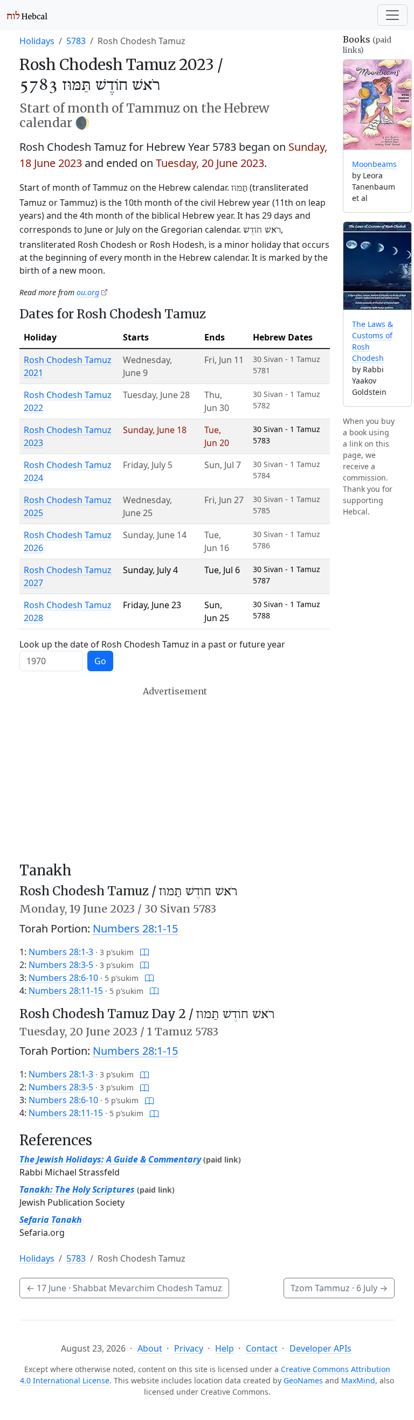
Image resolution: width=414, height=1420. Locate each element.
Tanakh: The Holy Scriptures (77, 1189)
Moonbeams (374, 164)
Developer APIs (320, 1348)
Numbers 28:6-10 (63, 978)
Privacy (188, 1348)
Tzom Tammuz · (339, 1288)
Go (100, 661)
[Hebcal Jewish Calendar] (27, 15)
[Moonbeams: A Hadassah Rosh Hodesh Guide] (377, 105)
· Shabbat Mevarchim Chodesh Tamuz (124, 1288)
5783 (76, 41)
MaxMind (358, 1380)
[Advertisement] (174, 774)
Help (224, 1348)
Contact (262, 1348)
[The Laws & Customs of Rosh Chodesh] (377, 266)
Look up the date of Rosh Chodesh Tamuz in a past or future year (152, 644)
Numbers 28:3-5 (61, 965)
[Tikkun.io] (144, 952)
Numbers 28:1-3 (61, 952)
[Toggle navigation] (392, 15)
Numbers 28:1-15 (135, 928)
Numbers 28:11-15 (66, 991)
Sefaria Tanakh (50, 1220)
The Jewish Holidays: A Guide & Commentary (110, 1159)
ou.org (88, 292)
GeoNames (303, 1380)
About (149, 1348)
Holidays (36, 41)
